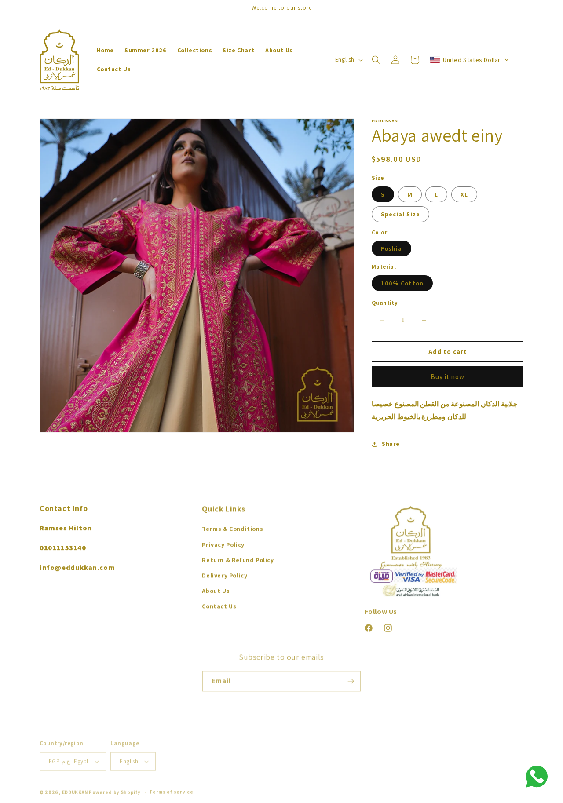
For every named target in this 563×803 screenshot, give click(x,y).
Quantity (385, 303)
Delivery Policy (224, 574)
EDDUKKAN (75, 788)
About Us (216, 590)
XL (464, 194)
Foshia (391, 248)
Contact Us (219, 605)
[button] (376, 59)
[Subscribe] (350, 678)
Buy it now (447, 376)
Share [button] (391, 444)
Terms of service (171, 788)
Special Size (400, 214)
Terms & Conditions (232, 528)
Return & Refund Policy (238, 559)
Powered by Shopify (115, 788)
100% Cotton (402, 283)
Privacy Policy (223, 544)
